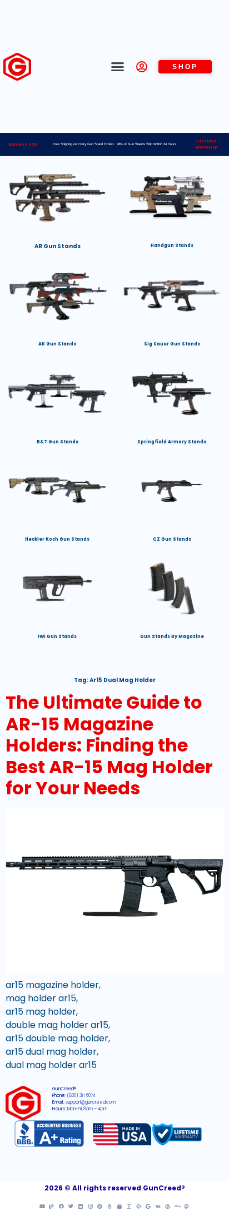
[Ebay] (177, 1206)
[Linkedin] (80, 1206)
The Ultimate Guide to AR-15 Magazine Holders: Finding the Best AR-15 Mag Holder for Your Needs (109, 745)
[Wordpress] (167, 1206)
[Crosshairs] (138, 1206)
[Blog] (52, 1206)
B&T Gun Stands (57, 442)
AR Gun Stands (57, 246)
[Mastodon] (187, 1206)
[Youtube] (42, 1206)
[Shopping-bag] (119, 1206)
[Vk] (158, 1206)
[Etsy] (129, 1206)
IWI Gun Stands (57, 637)
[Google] (148, 1206)
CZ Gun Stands (172, 539)
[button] (117, 66)
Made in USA (22, 144)
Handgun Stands (172, 246)
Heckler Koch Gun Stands (57, 539)
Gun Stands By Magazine (172, 637)
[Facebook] (61, 1206)
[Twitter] (71, 1206)
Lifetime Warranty (206, 144)
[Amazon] (109, 1206)
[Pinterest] (100, 1206)
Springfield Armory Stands (171, 442)
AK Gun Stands (57, 344)
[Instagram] (90, 1206)
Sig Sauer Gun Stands (172, 344)
